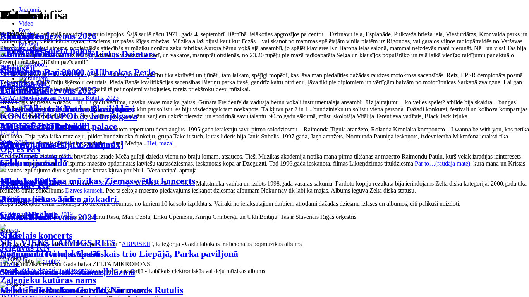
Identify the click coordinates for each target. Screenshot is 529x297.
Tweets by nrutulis (22, 47)
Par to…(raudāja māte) (442, 163)
